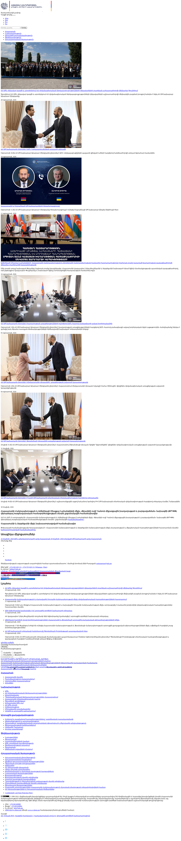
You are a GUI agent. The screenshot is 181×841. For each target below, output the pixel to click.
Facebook (8, 560)
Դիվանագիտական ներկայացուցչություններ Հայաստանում (31, 697)
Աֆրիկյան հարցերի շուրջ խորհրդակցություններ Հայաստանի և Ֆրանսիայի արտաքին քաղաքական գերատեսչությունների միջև (62, 620)
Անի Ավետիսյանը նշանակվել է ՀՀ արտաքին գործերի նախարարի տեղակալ (38, 611)
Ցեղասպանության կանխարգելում (20, 725)
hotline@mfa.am (15, 569)
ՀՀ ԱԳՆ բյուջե (11, 705)
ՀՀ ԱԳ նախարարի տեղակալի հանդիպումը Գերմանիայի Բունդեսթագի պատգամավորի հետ (46, 631)
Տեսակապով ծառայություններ (18, 785)
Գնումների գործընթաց (15, 701)
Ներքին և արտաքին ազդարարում (20, 711)
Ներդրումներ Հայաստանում (17, 681)
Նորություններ (11, 737)
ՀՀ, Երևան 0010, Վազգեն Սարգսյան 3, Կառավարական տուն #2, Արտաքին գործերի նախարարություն (45, 816)
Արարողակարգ (12, 695)
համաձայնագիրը (76, 519)
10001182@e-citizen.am (13, 810)
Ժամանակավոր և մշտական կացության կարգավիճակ (29, 771)
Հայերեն (7, 653)
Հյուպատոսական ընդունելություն (20, 757)
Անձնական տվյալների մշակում (19, 749)
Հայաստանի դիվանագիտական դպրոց (22, 699)
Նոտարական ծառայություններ (19, 773)
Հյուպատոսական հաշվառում (18, 759)
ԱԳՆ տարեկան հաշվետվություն (19, 743)
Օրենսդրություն (12, 707)
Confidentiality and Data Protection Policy (19, 793)
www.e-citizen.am (34, 810)
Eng (6, 20)
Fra (6, 24)
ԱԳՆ (7, 691)
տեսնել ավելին (7, 642)
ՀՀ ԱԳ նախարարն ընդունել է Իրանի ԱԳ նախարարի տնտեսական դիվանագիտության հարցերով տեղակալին (49, 498)
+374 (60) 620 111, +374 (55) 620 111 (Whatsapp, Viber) (28, 567)
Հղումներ (9, 683)
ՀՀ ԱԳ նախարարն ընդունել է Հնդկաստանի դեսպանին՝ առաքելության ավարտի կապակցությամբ (44, 382)
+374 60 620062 (16, 806)
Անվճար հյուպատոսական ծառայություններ (24, 761)
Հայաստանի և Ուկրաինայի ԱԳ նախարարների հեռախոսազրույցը (30, 206)
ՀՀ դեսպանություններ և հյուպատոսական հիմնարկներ (29, 789)
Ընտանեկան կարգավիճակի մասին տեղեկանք (26, 783)
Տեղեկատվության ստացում (17, 745)
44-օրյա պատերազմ (14, 729)
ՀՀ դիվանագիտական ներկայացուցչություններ (26, 693)
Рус (6, 22)
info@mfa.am (18, 808)
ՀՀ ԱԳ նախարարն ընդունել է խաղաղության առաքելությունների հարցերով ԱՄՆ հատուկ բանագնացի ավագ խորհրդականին (56, 323)
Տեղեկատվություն (13, 37)
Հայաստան (10, 31)
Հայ (6, 18)
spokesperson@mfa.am (104, 563)
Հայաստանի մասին (14, 677)
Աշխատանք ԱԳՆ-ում (14, 703)
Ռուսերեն (7, 655)
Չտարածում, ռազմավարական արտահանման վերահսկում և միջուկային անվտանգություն (45, 723)
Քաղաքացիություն (13, 775)
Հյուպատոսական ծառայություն (19, 39)
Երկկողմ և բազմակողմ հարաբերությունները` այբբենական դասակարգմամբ (39, 719)
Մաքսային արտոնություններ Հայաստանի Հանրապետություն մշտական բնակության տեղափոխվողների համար (55, 787)
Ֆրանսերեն (20, 655)
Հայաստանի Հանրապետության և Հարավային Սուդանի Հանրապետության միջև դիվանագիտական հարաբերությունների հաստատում (66, 599)
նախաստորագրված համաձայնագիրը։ (18, 530)
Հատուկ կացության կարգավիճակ (20, 779)
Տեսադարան (11, 739)
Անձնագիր (9, 765)
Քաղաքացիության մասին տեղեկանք (21, 777)
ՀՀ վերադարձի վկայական (17, 767)
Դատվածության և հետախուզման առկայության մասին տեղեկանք (34, 781)
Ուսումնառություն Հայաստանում (20, 679)
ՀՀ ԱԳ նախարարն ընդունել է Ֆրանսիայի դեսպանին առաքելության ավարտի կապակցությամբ (43, 441)
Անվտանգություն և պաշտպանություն (22, 721)
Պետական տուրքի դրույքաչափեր (20, 763)
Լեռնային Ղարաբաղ (14, 727)
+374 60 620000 (15, 804)
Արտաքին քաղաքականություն (18, 35)
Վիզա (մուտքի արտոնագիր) (17, 769)
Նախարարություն (13, 33)
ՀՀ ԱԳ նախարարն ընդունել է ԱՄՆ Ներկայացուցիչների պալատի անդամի (33, 149)
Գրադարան (10, 747)
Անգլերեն (18, 653)
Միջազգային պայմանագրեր (17, 709)
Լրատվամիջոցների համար (17, 741)
